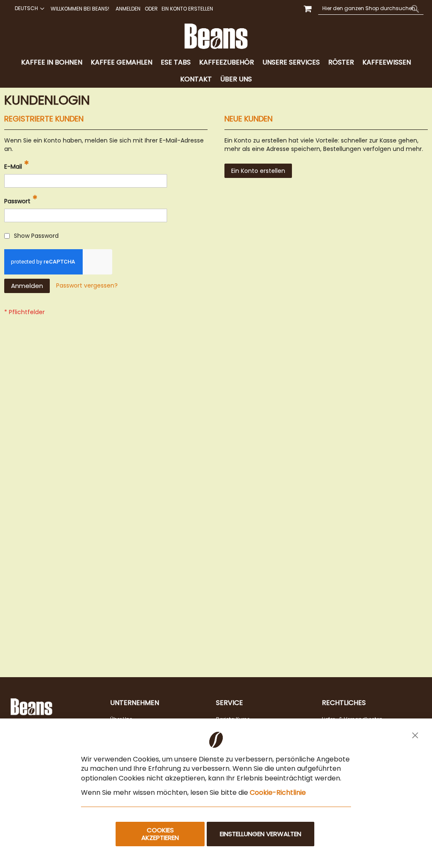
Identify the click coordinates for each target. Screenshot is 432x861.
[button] (28, 8)
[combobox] (371, 8)
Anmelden (128, 8)
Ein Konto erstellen (187, 8)
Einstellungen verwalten (260, 833)
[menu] (216, 71)
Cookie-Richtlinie (278, 792)
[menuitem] (51, 62)
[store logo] (216, 36)
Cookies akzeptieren (160, 834)
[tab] (216, 71)
